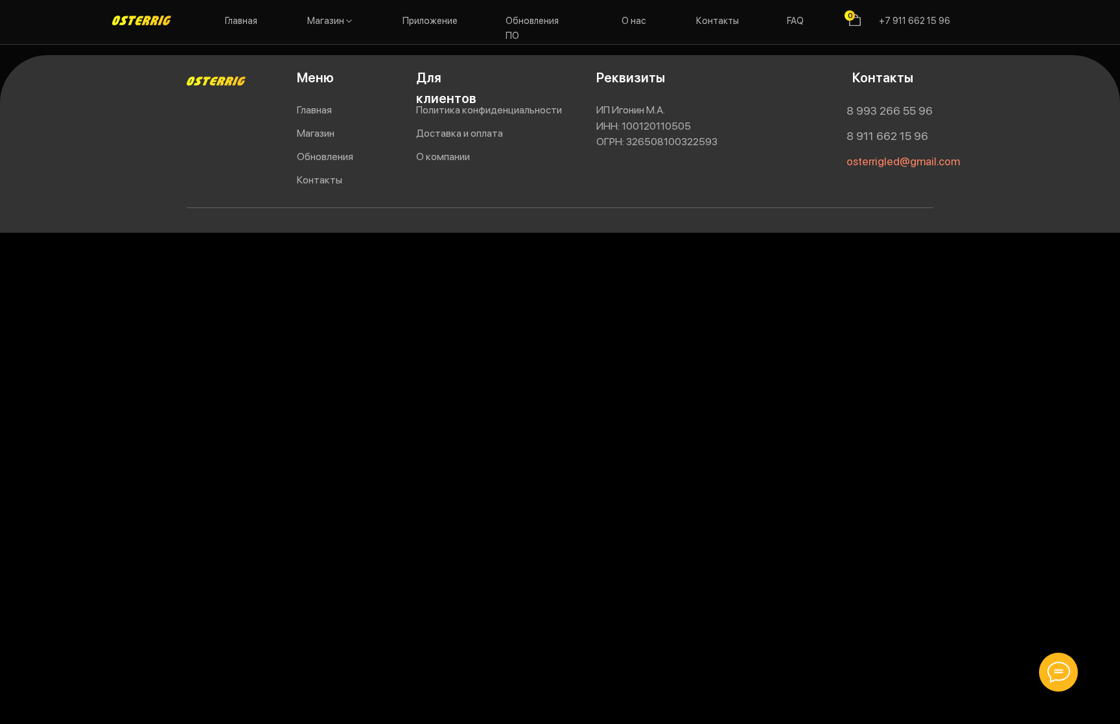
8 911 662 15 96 (887, 136)
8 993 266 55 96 (889, 110)
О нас (634, 20)
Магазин (325, 20)
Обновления (325, 156)
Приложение (430, 20)
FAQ (795, 20)
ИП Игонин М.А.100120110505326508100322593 (657, 126)
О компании (443, 156)
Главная (241, 20)
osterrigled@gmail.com (903, 161)
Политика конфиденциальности (489, 110)
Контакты (717, 20)
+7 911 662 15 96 (914, 20)
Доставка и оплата (459, 133)
